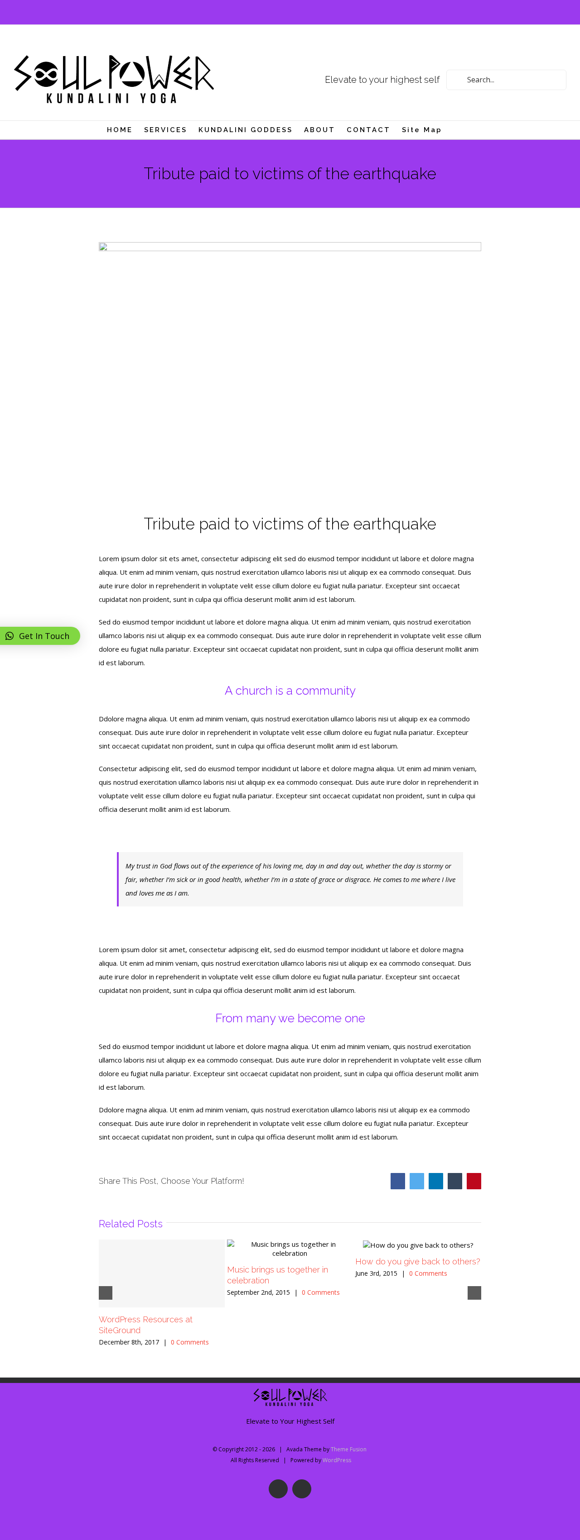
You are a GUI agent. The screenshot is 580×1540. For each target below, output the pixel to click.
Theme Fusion (349, 1449)
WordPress (337, 1460)
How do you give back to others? (417, 1261)
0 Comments (190, 1342)
